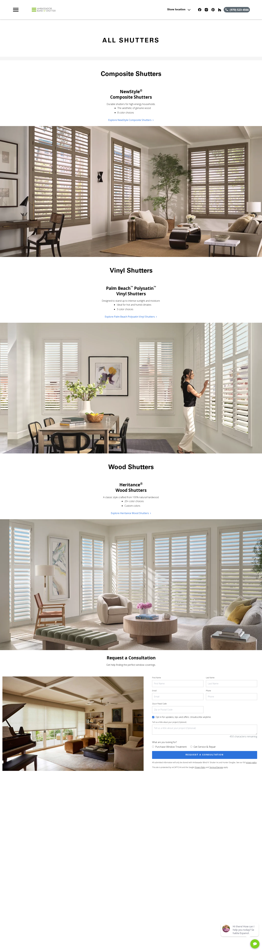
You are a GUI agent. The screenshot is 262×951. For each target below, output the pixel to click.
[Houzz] (219, 9)
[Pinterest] (213, 9)
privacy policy (251, 762)
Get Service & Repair (204, 746)
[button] (15, 9)
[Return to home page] (75, 10)
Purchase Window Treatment (171, 746)
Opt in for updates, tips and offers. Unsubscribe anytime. (183, 717)
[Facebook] (199, 9)
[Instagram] (206, 9)
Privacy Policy (200, 767)
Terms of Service (216, 767)
